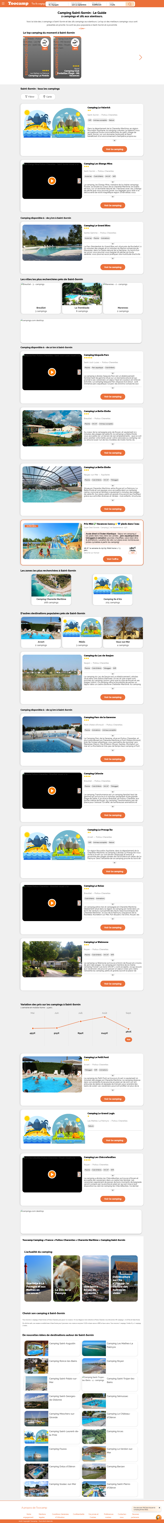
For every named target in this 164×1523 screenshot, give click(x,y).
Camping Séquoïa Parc (96, 355)
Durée (111, 3)
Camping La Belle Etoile (97, 411)
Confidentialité (78, 1514)
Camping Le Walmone (96, 942)
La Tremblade (82, 308)
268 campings (51, 602)
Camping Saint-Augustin (62, 1343)
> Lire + (82, 28)
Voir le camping (114, 149)
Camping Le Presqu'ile (100, 829)
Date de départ (76, 3)
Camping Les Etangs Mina (98, 163)
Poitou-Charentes (109, 115)
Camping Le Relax (94, 885)
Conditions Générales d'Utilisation (60, 1515)
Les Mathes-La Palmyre (98, 1121)
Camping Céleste (93, 773)
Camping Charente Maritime (51, 599)
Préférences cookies (108, 1515)
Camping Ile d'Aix (113, 599)
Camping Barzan (116, 1466)
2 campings (123, 311)
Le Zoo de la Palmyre (63, 1291)
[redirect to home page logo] (18, 3)
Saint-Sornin (93, 115)
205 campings (113, 602)
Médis (82, 642)
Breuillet (41, 308)
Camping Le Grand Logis (101, 1113)
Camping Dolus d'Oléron (62, 1466)
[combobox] (58, 5)
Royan (87, 949)
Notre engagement (28, 1515)
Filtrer (31, 96)
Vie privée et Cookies (93, 1515)
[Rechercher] (130, 4)
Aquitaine (105, 475)
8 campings (82, 311)
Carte (49, 96)
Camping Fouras (58, 1449)
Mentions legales (42, 1515)
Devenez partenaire (135, 1515)
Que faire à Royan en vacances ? (91, 1290)
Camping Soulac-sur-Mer (62, 1484)
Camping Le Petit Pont (96, 1057)
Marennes (123, 308)
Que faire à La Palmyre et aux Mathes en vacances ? (36, 1288)
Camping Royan (115, 1361)
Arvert (41, 642)
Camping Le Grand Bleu (97, 225)
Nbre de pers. (96, 3)
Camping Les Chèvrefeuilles (100, 1157)
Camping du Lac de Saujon (99, 655)
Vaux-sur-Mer (123, 642)
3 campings (41, 311)
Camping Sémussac (117, 1396)
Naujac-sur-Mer (91, 475)
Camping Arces (115, 1431)
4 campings (123, 645)
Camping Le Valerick (99, 107)
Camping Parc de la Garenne (100, 717)
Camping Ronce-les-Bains (63, 1361)
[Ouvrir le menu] (3, 3)
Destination (52, 3)
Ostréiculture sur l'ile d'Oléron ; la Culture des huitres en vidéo (121, 1285)
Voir (128, 1039)
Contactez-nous (122, 1515)
